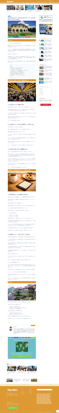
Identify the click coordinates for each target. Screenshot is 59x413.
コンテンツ (33, 1)
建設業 (49, 400)
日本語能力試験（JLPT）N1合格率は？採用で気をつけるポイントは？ (48, 79)
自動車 (50, 402)
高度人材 (50, 403)
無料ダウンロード (22, 356)
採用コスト (50, 401)
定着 (44, 400)
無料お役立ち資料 (39, 1)
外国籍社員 (42, 400)
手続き (38, 401)
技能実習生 (41, 401)
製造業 (38, 403)
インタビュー (30, 393)
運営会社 (23, 393)
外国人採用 (38, 399)
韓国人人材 (48, 403)
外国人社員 (42, 399)
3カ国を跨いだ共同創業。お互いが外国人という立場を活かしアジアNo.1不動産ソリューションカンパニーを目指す (45, 75)
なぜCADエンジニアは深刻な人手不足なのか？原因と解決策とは (48, 82)
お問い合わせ (46, 1)
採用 (47, 401)
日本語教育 (45, 402)
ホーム (28, 1)
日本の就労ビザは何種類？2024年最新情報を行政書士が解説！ (48, 67)
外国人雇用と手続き (48, 399)
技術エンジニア (44, 401)
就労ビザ (47, 400)
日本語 (42, 402)
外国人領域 (38, 400)
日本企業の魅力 (39, 402)
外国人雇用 (45, 399)
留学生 (47, 402)
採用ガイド (30, 389)
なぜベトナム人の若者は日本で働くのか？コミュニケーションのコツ (48, 71)
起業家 (40, 403)
